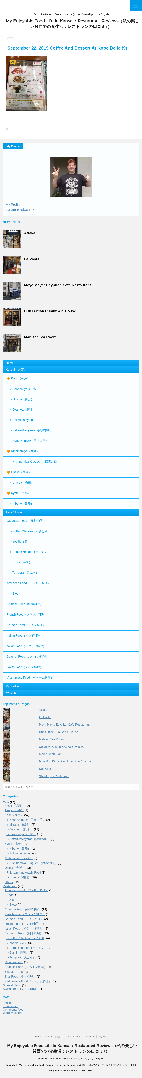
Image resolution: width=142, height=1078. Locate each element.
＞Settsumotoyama (21, 420)
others (9, 882)
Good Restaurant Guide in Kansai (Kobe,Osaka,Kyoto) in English (71, 1058)
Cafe (6, 802)
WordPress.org (12, 1012)
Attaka (29, 233)
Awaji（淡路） (14, 810)
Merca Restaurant (50, 754)
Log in (7, 1002)
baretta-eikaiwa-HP (20, 210)
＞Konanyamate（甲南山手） (28, 440)
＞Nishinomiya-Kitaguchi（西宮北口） (34, 461)
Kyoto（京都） (14, 843)
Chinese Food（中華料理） (25, 604)
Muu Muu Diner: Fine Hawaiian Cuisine (65, 761)
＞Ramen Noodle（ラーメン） (29, 551)
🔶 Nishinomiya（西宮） (23, 451)
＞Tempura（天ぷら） (24, 572)
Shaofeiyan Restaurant (54, 776)
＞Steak (14, 593)
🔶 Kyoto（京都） (19, 493)
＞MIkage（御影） (21, 399)
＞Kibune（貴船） (21, 503)
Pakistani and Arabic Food (23, 872)
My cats (11, 692)
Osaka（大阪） (15, 867)
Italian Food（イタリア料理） (26, 646)
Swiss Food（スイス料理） (25, 667)
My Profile (13, 204)
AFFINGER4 (87, 1070)
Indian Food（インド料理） (25, 635)
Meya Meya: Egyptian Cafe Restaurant (57, 285)
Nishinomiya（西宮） (19, 858)
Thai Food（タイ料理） (20, 976)
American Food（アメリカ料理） (28, 583)
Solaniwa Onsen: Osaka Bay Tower (62, 746)
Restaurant (10, 886)
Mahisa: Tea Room (40, 337)
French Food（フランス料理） (27, 614)
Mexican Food (14, 962)
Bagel (10, 895)
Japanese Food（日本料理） (26, 520)
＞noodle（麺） (19, 541)
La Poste (31, 259)
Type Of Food (14, 512)
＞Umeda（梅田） (21, 482)
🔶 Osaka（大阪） (19, 472)
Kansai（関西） (16, 369)
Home (10, 363)
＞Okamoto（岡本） (22, 409)
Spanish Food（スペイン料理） (28, 656)
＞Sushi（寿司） (20, 562)
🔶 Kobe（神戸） (18, 378)
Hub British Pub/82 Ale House (50, 311)
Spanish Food (12, 985)
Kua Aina (45, 768)
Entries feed (10, 1006)
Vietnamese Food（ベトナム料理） (30, 677)
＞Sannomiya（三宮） (24, 389)
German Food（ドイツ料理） (26, 625)
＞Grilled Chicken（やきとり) (28, 531)
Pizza (10, 899)
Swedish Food (14, 971)
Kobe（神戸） (14, 815)
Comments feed (13, 1009)
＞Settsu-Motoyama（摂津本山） (31, 430)
